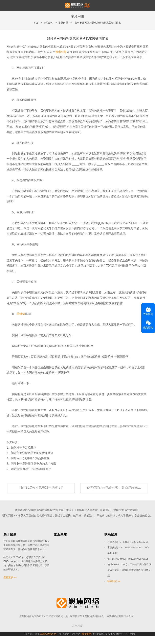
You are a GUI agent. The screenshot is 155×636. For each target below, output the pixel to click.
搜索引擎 (61, 51)
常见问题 (63, 22)
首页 (35, 22)
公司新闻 (48, 22)
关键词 (21, 313)
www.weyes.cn (48, 634)
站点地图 (77, 625)
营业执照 (86, 634)
